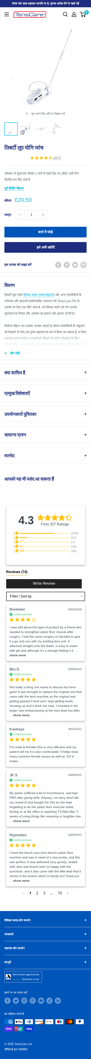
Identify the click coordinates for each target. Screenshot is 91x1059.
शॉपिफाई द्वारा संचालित (15, 1049)
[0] (83, 14)
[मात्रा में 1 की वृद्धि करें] (43, 214)
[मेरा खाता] (74, 14)
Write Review (44, 583)
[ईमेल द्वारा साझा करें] (83, 265)
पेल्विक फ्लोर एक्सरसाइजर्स (38, 295)
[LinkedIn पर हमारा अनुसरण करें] (58, 1001)
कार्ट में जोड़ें (45, 232)
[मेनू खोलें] (6, 14)
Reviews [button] (16, 572)
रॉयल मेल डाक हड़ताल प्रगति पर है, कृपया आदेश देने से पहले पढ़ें (45, 3)
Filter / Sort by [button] (21, 596)
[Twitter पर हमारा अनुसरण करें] (16, 1001)
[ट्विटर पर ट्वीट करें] (75, 265)
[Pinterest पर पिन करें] (67, 265)
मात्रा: (8, 215)
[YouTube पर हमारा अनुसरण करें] (41, 1001)
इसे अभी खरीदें (46, 247)
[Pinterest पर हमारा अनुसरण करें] (33, 1001)
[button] (45, 158)
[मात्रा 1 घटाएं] (19, 214)
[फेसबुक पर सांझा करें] (58, 265)
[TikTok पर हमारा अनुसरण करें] (49, 1001)
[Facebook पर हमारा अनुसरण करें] (7, 1001)
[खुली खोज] (65, 14)
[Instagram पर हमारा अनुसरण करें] (24, 1001)
